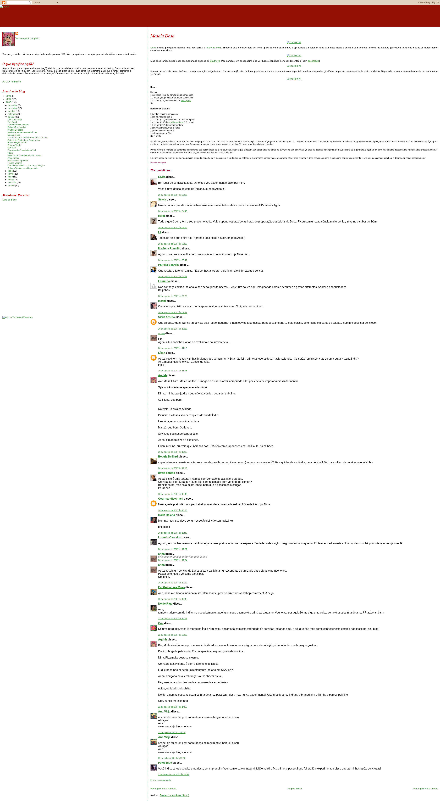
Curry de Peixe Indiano (18, 125)
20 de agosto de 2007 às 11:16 (172, 348)
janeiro (11, 185)
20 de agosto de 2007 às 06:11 (172, 276)
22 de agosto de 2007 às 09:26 (172, 635)
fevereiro (12, 182)
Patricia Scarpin (168, 264)
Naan (10, 153)
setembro (12, 114)
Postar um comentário (160, 780)
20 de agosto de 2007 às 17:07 (172, 549)
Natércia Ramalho (169, 248)
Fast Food (12, 122)
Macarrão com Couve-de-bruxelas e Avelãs (28, 138)
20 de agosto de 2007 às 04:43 (172, 211)
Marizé (162, 300)
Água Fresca (13, 158)
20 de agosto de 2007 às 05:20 (172, 244)
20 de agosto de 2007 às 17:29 (172, 583)
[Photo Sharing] (294, 42)
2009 (9, 96)
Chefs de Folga (15, 120)
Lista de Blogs (9, 199)
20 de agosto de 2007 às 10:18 (172, 329)
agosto (11, 117)
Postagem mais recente (163, 788)
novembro (13, 108)
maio (10, 177)
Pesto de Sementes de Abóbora (22, 132)
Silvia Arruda (166, 317)
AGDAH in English (11, 81)
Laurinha (164, 281)
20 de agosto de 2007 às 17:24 (172, 560)
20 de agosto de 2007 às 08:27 (172, 312)
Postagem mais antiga (425, 788)
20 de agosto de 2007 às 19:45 (172, 599)
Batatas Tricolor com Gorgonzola (23, 168)
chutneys (215, 60)
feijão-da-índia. (214, 47)
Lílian (161, 352)
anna (161, 333)
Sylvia (162, 199)
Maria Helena (166, 515)
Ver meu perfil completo (27, 38)
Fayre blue (165, 762)
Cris (160, 623)
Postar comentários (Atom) (174, 795)
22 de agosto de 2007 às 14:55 (172, 707)
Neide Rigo (165, 603)
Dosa (153, 47)
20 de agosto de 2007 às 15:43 (172, 494)
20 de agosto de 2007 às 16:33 (172, 510)
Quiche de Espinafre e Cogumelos (24, 140)
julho (10, 171)
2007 (9, 102)
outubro (12, 111)
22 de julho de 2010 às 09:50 (171, 732)
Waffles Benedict (15, 130)
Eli (159, 232)
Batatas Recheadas (17, 127)
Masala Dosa (162, 35)
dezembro (13, 105)
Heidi (161, 215)
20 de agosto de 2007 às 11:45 (172, 371)
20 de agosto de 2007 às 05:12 (172, 227)
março (11, 180)
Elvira (162, 176)
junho (11, 174)
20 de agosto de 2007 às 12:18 (172, 468)
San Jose (12, 148)
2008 (9, 99)
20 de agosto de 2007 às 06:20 (172, 296)
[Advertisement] (190, 783)
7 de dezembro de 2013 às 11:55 (173, 774)
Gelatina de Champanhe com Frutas (24, 155)
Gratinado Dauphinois (18, 161)
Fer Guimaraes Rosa (171, 587)
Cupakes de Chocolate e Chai (22, 150)
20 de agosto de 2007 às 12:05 (172, 452)
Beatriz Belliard (168, 456)
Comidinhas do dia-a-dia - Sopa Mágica (26, 166)
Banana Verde (14, 145)
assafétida (313, 60)
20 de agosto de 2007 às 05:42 (172, 260)
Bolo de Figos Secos (17, 143)
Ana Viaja (164, 711)
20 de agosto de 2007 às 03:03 (172, 195)
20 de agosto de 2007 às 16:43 (172, 533)
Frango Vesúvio (15, 163)
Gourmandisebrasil (170, 498)
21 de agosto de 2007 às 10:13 (172, 618)
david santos (166, 472)
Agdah (162, 375)
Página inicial (295, 788)
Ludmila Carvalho (169, 537)
